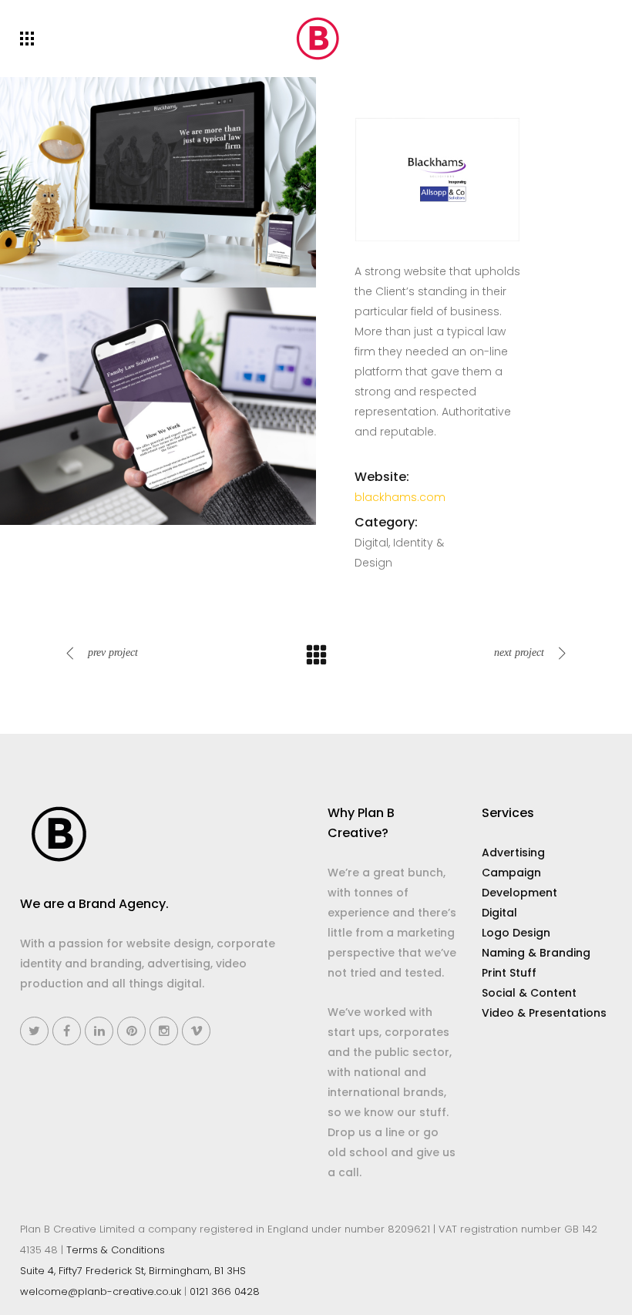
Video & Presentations (544, 1013)
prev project (113, 652)
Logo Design (516, 932)
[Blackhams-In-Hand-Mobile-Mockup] (158, 405)
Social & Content (529, 993)
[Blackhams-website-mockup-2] (158, 181)
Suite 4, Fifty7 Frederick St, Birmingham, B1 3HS (133, 1270)
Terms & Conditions (115, 1250)
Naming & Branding (536, 952)
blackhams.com (400, 497)
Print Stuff (509, 972)
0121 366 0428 (225, 1291)
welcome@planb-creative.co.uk (100, 1291)
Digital (499, 912)
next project (519, 652)
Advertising (513, 852)
